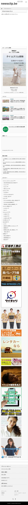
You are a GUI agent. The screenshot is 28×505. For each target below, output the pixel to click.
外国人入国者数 (6, 235)
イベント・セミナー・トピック (8, 180)
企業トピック (6, 188)
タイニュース (5, 212)
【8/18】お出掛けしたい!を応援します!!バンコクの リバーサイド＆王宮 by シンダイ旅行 (17, 118)
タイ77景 (5, 192)
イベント (5, 184)
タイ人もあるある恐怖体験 (8, 202)
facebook (22, 1)
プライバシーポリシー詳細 (5, 468)
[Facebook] (15, 499)
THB (8, 150)
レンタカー (5, 208)
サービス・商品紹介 (6, 206)
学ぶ (4, 210)
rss (18, 1)
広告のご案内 (3, 474)
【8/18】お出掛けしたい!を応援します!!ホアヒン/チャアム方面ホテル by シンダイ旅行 (17, 109)
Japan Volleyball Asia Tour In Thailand (10, 182)
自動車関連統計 (6, 237)
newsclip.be (13, 503)
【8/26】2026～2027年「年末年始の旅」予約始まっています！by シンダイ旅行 (17, 101)
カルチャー (5, 190)
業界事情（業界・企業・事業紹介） (10, 229)
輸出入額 (5, 239)
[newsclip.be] (9, 3)
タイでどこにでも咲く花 (8, 194)
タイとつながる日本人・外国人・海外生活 (11, 200)
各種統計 (4, 233)
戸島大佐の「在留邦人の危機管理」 (10, 204)
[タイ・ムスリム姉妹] (14, 85)
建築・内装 (6, 231)
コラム (4, 198)
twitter (20, 1)
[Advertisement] (14, 31)
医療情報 (5, 227)
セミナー (5, 186)
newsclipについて (4, 480)
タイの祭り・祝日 (7, 196)
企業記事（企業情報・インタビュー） (10, 225)
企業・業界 (16, 491)
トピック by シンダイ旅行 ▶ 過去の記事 (17, 126)
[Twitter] (13, 499)
